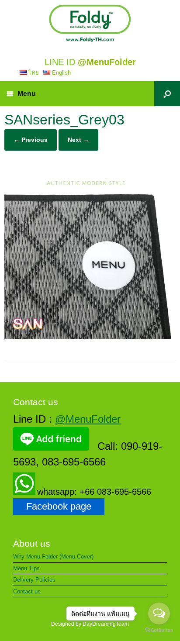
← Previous (31, 139)
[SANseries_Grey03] (90, 337)
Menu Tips (26, 568)
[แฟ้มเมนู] (90, 23)
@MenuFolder (88, 419)
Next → (78, 139)
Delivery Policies (34, 579)
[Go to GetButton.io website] (159, 631)
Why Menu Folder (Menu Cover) (53, 556)
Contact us (27, 591)
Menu (26, 93)
